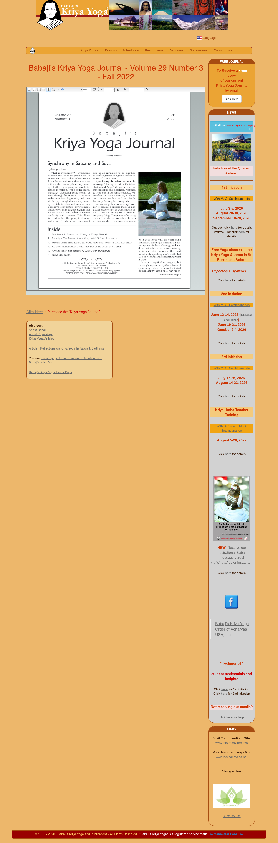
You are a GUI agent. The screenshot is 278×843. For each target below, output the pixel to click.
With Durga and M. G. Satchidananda (232, 428)
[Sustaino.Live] (231, 796)
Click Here (34, 312)
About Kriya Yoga (41, 334)
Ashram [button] (175, 50)
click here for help (232, 717)
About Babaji (37, 330)
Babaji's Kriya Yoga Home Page (50, 372)
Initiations (233, 125)
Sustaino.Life (232, 816)
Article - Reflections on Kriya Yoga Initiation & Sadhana (66, 348)
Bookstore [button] (197, 50)
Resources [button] (153, 50)
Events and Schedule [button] (120, 50)
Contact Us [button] (222, 50)
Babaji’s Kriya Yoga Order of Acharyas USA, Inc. (232, 629)
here (234, 227)
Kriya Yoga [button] (88, 50)
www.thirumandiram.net (231, 742)
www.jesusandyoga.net (231, 756)
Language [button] (209, 37)
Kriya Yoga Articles (41, 338)
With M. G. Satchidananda (232, 305)
